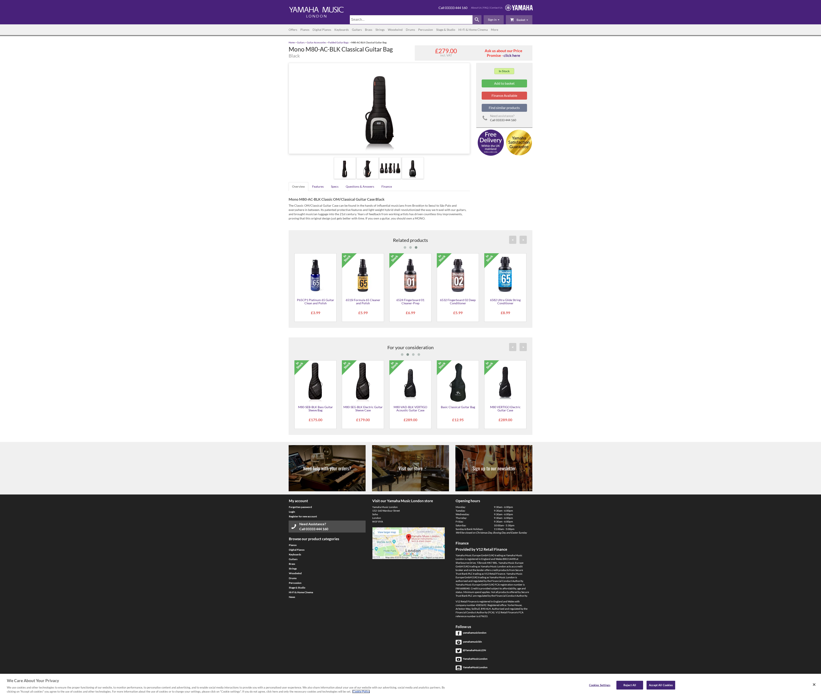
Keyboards (341, 29)
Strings (380, 29)
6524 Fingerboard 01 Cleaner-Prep (410, 301)
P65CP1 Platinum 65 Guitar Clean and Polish (315, 301)
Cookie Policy (361, 691)
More (494, 29)
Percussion (425, 29)
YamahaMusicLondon (475, 658)
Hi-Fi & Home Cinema (473, 29)
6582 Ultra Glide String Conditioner (505, 301)
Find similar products (504, 108)
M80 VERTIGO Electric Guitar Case (505, 408)
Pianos (304, 29)
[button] (494, 19)
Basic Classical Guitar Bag (458, 407)
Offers (293, 29)
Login (292, 511)
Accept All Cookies (661, 685)
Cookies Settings (599, 685)
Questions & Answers (360, 186)
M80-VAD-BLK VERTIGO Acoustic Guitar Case (410, 408)
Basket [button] (521, 20)
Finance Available (504, 95)
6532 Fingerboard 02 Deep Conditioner (458, 301)
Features (318, 186)
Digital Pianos (322, 29)
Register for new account (303, 516)
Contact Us (496, 7)
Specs (334, 186)
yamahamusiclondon (474, 632)
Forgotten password (300, 507)
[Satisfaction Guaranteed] (518, 142)
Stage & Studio (445, 29)
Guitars (357, 29)
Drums (410, 29)
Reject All (629, 685)
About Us (476, 7)
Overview (298, 186)
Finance (386, 186)
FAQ (485, 7)
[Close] (814, 684)
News (292, 597)
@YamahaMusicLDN (474, 650)
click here (512, 55)
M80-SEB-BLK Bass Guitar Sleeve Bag (315, 408)
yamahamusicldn (472, 641)
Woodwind (395, 29)
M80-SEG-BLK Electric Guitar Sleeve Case (363, 408)
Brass (368, 29)
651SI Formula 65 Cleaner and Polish (363, 301)
